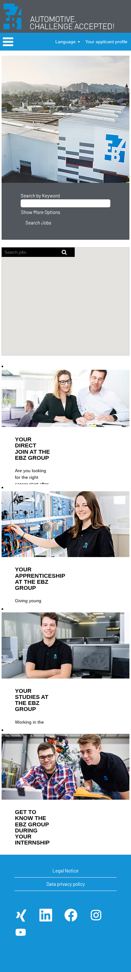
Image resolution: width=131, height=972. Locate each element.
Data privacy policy (65, 884)
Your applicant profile (106, 41)
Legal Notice (65, 870)
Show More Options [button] (40, 212)
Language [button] (66, 41)
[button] (22, 42)
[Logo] (58, 16)
